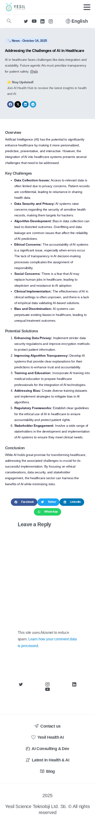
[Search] (9, 21)
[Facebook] (10, 104)
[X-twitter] (18, 104)
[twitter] (26, 21)
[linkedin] (42, 21)
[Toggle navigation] (87, 7)
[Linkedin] (25, 104)
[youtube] (34, 21)
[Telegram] (33, 104)
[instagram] (51, 21)
